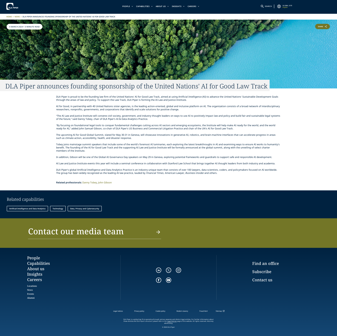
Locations (32, 286)
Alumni (31, 297)
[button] (94, 233)
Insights (177, 6)
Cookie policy (160, 311)
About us (161, 6)
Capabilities (143, 6)
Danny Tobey (89, 182)
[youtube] (168, 280)
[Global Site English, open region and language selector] (279, 6)
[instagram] (178, 270)
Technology (58, 208)
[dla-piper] (13, 6)
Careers (192, 6)
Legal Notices (172, 321)
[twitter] (168, 270)
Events (30, 293)
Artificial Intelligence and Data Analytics (27, 208)
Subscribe (261, 271)
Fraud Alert (203, 311)
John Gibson (105, 182)
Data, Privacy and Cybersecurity (84, 208)
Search (268, 6)
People (126, 6)
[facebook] (158, 280)
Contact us (262, 280)
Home (9, 16)
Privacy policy (139, 311)
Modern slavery (182, 311)
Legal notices (118, 311)
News (17, 16)
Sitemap (219, 311)
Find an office (265, 263)
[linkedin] (158, 270)
